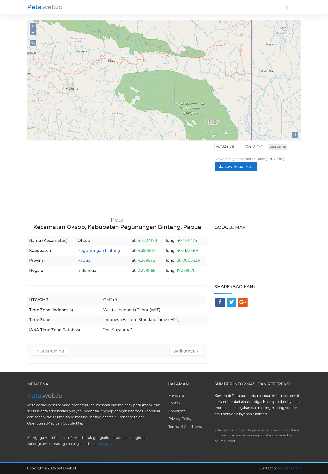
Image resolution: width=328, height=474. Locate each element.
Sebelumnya (51, 351)
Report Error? (289, 468)
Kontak (174, 403)
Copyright (176, 411)
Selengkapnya (102, 444)
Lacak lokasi (277, 146)
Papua (84, 260)
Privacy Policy (180, 419)
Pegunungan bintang (99, 250)
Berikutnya (185, 351)
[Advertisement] (117, 176)
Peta (45, 7)
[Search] (286, 7)
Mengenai (176, 395)
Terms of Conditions (185, 427)
